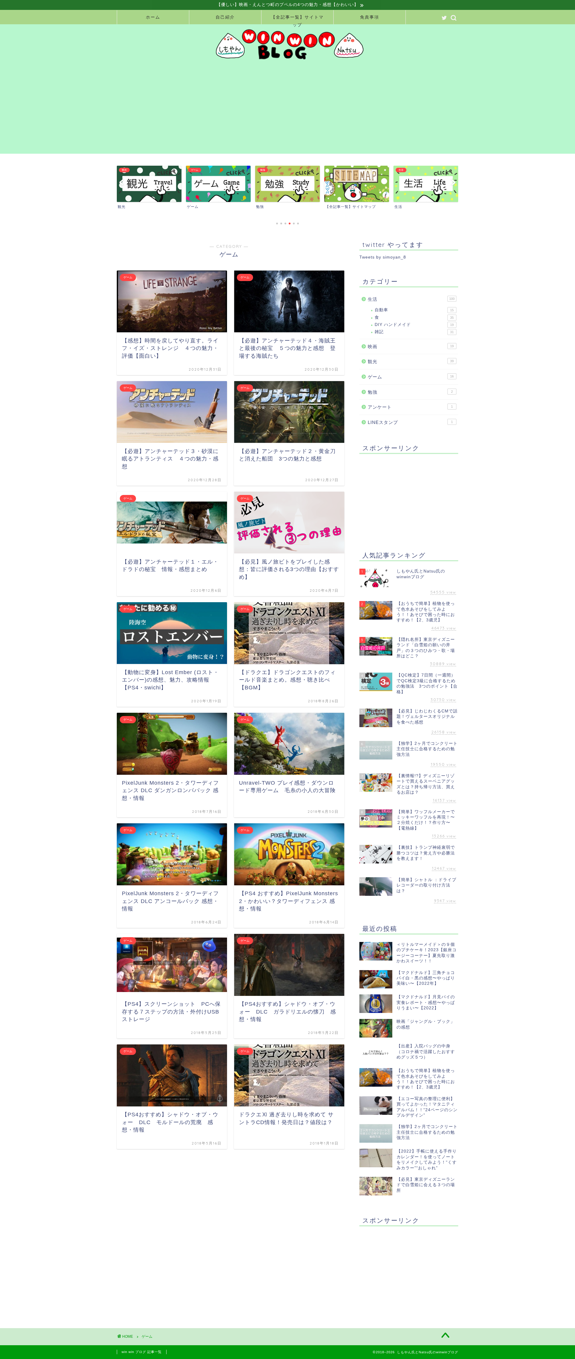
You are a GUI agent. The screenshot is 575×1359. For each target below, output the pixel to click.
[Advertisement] (293, 112)
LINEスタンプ (410, 422)
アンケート (410, 407)
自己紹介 (225, 17)
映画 (411, 346)
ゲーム (411, 376)
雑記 (414, 332)
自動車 (414, 310)
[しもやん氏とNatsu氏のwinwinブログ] (287, 61)
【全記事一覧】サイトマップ (297, 19)
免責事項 (369, 17)
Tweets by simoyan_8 (382, 257)
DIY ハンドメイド (414, 324)
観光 (411, 361)
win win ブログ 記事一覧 (142, 1352)
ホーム (153, 17)
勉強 (410, 392)
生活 (411, 299)
